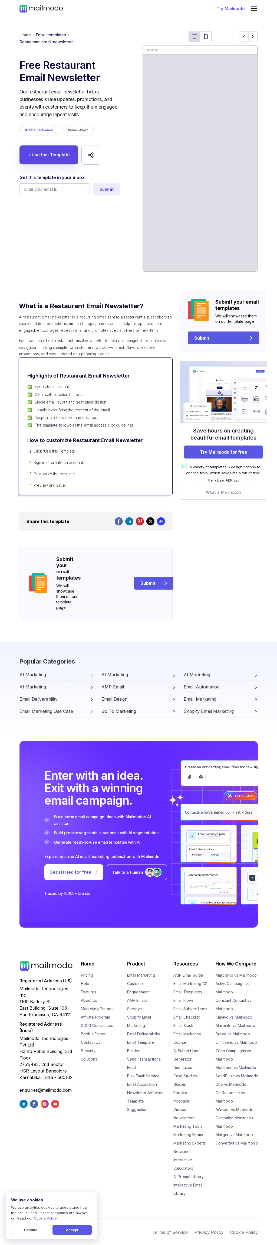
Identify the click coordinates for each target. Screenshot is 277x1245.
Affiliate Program (95, 1017)
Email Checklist (186, 1017)
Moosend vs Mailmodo (236, 1067)
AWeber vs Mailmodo (234, 1109)
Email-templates (51, 34)
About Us (89, 1000)
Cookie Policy (244, 1232)
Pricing (87, 975)
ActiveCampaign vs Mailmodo (233, 987)
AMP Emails (137, 1000)
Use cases (182, 1067)
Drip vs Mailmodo (231, 1084)
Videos (179, 1109)
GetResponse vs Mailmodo (230, 1096)
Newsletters (183, 1118)
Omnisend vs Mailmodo (236, 1042)
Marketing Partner (97, 1008)
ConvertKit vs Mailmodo (237, 1143)
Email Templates (187, 992)
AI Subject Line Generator (186, 1054)
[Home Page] (41, 8)
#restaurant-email (39, 130)
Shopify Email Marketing (139, 1021)
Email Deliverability (143, 1034)
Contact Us (90, 1042)
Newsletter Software (145, 1092)
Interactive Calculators (183, 1164)
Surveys (134, 1008)
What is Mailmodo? (223, 492)
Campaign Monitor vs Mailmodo (234, 1122)
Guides (179, 1084)
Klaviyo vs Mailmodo (234, 1017)
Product (136, 964)
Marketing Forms (188, 1134)
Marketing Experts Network (189, 1147)
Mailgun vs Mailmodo (234, 1134)
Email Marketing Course (187, 1038)
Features (88, 992)
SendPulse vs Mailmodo (237, 1076)
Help (85, 983)
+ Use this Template (49, 154)
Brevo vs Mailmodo (233, 1034)
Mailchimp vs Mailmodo (236, 975)
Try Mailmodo (231, 8)
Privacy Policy (208, 1232)
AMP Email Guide (188, 975)
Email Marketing (141, 975)
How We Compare (236, 964)
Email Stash (183, 1025)
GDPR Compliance (97, 1025)
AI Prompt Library (188, 1176)
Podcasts (181, 1101)
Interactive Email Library (187, 1189)
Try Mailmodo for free (223, 452)
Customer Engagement (138, 987)
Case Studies (185, 1076)
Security (88, 1050)
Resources (185, 964)
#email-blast (78, 130)
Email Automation (142, 1084)
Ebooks (180, 1092)
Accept (72, 1230)
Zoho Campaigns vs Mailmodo (233, 1054)
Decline (30, 1230)
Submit (107, 189)
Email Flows (183, 1000)
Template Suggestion (137, 1105)
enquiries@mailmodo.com (45, 1090)
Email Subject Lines (190, 1008)
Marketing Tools (187, 1126)
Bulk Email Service (143, 1076)
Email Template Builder (140, 1046)
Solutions (89, 1059)
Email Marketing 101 (190, 983)
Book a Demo (93, 1034)
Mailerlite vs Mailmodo (235, 1025)
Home (25, 34)
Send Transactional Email (144, 1063)
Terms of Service (170, 1232)
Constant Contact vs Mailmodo (233, 1004)
